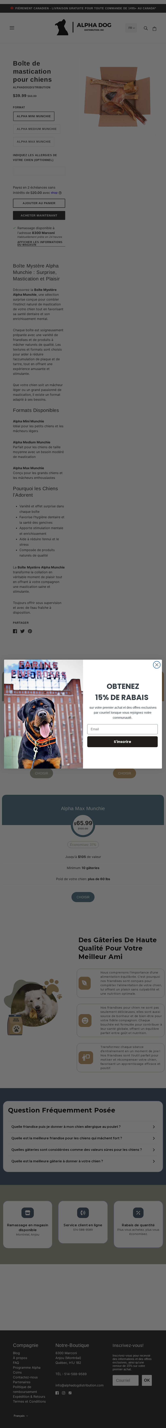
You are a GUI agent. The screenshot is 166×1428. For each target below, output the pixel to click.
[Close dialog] (156, 664)
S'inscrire (122, 741)
